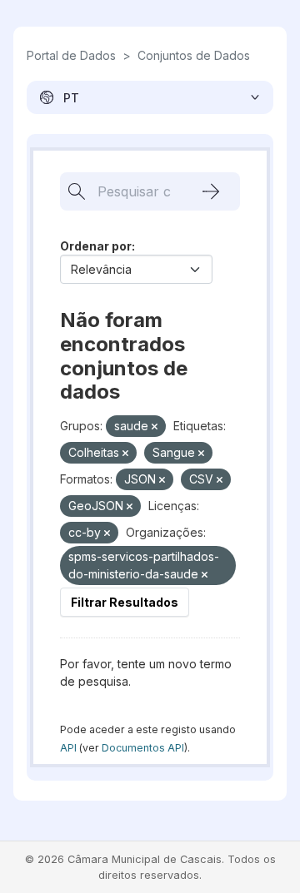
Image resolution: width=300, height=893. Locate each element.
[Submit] (211, 191)
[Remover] (155, 427)
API (68, 748)
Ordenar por (96, 246)
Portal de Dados (71, 55)
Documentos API (143, 748)
